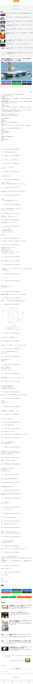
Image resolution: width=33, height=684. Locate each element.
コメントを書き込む (16, 668)
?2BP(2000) (22, 94)
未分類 (2, 585)
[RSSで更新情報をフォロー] (24, 597)
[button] (30, 314)
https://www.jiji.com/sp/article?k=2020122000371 (9, 115)
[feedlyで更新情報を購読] (8, 597)
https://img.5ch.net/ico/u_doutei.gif (7, 95)
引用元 (31, 91)
